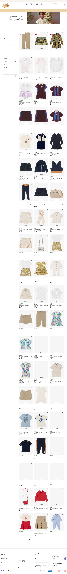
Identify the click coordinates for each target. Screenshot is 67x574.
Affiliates (36, 558)
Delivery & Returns (3, 555)
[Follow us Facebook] (1, 571)
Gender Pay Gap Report (38, 559)
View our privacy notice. (55, 560)
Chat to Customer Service (21, 553)
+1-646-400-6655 (22, 561)
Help (1, 559)
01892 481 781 (25, 564)
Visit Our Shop (37, 553)
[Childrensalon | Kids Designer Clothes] (6, 5)
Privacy (32, 570)
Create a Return (3, 554)
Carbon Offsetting (4, 562)
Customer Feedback (4, 558)
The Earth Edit (55, 565)
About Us (36, 554)
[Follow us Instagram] (3, 571)
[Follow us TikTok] (8, 571)
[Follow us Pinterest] (6, 571)
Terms (29, 570)
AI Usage (36, 570)
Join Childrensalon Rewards (57, 563)
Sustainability (37, 555)
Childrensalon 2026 (17, 570)
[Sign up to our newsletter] (65, 558)
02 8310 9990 (23, 560)
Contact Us (2, 553)
